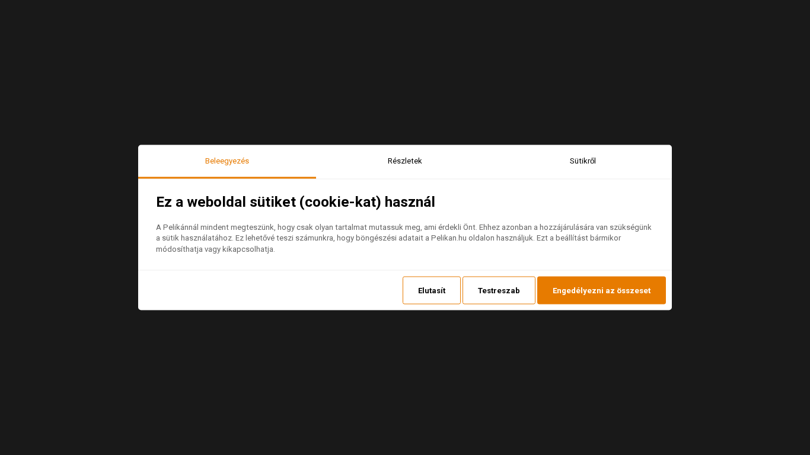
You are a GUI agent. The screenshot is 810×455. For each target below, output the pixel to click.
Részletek (405, 160)
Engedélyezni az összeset (601, 290)
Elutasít (431, 290)
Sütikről (583, 160)
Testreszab (499, 290)
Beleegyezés (227, 160)
